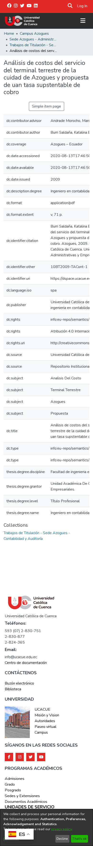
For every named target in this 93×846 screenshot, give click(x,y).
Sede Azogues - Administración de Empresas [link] (33, 39)
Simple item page (46, 106)
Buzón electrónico (19, 683)
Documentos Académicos (26, 801)
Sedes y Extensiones (22, 796)
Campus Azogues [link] (34, 33)
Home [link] (9, 33)
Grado (10, 784)
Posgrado (13, 790)
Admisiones (14, 778)
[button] (70, 6)
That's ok (79, 838)
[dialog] (46, 827)
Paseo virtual (45, 726)
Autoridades (45, 721)
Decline (62, 838)
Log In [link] (82, 6)
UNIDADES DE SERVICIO (29, 807)
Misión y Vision (47, 715)
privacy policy (61, 829)
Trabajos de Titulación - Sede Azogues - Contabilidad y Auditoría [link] (33, 45)
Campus (41, 732)
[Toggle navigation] (82, 20)
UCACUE (42, 709)
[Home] (22, 21)
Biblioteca (13, 689)
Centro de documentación (26, 662)
